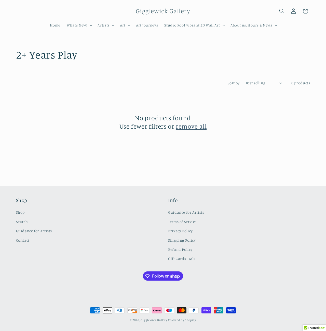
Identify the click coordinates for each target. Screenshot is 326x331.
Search (22, 221)
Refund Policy (180, 249)
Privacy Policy (180, 231)
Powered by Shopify (182, 320)
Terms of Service (182, 221)
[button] (79, 25)
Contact (23, 240)
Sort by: (234, 83)
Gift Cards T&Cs (181, 259)
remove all (191, 126)
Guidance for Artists (34, 231)
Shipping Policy (182, 240)
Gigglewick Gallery (154, 320)
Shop (20, 212)
